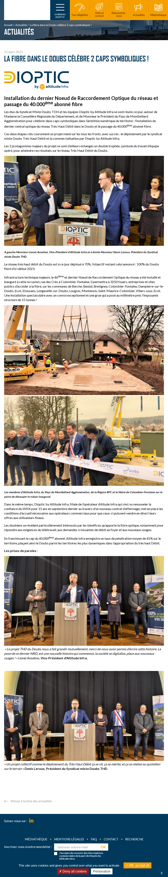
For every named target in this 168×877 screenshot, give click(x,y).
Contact (111, 839)
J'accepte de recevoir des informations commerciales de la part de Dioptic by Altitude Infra (81, 856)
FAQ (94, 839)
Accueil (8, 25)
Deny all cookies (74, 871)
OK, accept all (138, 865)
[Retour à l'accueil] (27, 10)
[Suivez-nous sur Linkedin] (31, 821)
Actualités (21, 25)
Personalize (101, 871)
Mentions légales (69, 839)
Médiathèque (36, 839)
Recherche (134, 839)
